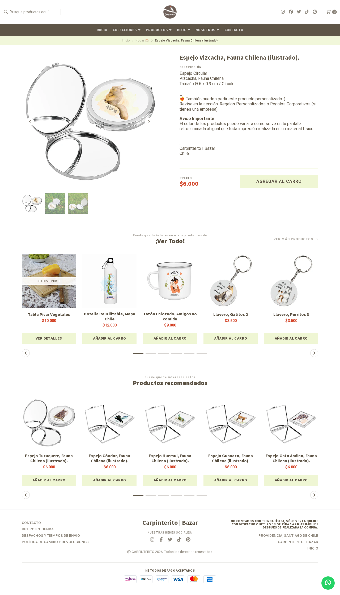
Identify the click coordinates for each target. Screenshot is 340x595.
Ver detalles (49, 338)
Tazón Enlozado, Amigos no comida (170, 316)
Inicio (102, 29)
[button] (109, 338)
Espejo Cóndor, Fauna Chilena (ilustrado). (109, 458)
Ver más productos (294, 239)
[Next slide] (149, 122)
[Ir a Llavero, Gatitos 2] (230, 281)
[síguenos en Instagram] (283, 11)
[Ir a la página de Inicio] (170, 12)
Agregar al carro (279, 181)
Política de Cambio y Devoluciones (55, 542)
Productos (157, 29)
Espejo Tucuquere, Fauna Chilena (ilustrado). (49, 458)
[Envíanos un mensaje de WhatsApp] (328, 583)
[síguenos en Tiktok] (306, 11)
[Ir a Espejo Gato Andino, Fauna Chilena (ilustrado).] (291, 423)
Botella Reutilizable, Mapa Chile (109, 316)
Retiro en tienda (38, 529)
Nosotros (206, 29)
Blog (182, 29)
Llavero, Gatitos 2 (230, 314)
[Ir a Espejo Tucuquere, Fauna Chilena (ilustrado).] (49, 423)
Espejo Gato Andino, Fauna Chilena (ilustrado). (291, 458)
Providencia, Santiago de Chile (288, 536)
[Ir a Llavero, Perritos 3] (291, 281)
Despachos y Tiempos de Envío (51, 536)
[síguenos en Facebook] (291, 11)
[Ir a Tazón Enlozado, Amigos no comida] (170, 281)
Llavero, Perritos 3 (291, 314)
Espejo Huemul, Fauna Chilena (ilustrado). (170, 458)
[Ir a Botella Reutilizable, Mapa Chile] (109, 281)
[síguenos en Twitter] (298, 11)
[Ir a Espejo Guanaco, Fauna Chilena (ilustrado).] (230, 423)
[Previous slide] (30, 122)
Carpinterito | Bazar (298, 542)
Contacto (233, 29)
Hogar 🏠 (142, 40)
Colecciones (125, 29)
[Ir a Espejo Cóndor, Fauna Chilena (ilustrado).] (109, 423)
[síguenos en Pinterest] (314, 11)
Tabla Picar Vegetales (49, 314)
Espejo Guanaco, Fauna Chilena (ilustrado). (230, 458)
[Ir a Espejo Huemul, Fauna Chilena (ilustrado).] (170, 423)
